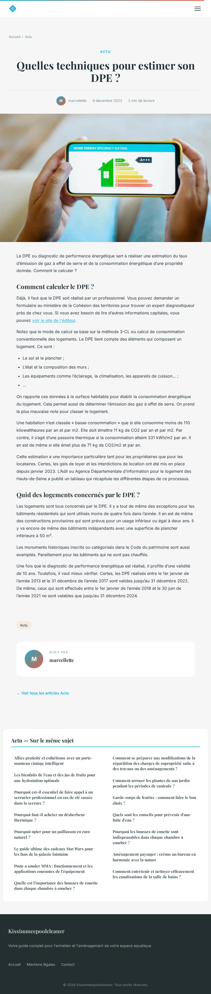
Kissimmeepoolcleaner (36, 930)
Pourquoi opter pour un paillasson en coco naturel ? (52, 834)
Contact (68, 964)
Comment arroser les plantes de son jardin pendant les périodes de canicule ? (151, 783)
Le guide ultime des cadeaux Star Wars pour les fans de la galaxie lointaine (53, 851)
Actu (28, 37)
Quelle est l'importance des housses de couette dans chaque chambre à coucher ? (56, 885)
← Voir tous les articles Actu (42, 693)
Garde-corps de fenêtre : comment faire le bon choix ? (154, 800)
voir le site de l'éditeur (53, 320)
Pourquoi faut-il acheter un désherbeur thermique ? (49, 817)
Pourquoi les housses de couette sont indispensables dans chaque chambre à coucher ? (148, 837)
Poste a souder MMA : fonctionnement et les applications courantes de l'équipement (53, 868)
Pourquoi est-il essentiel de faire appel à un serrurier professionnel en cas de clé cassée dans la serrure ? (53, 797)
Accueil (14, 37)
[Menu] (197, 9)
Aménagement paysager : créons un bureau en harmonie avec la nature (154, 857)
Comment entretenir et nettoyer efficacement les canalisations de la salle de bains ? (153, 874)
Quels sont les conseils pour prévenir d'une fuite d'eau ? (151, 817)
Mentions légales (41, 964)
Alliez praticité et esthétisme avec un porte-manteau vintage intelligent (53, 760)
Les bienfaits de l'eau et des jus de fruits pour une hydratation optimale (54, 777)
